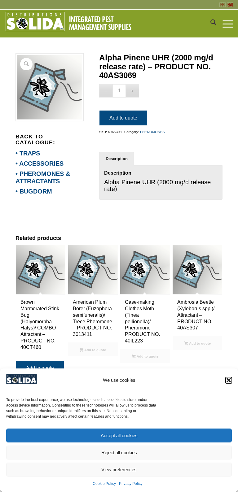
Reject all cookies (119, 452)
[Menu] (224, 23)
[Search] (210, 23)
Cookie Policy (104, 483)
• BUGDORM (33, 191)
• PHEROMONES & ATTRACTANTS (42, 177)
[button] (229, 380)
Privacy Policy (131, 483)
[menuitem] (210, 23)
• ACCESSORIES (39, 163)
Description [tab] (117, 158)
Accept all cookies (119, 435)
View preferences (119, 469)
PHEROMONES (152, 132)
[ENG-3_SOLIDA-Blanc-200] (68, 23)
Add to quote (123, 117)
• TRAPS (27, 153)
